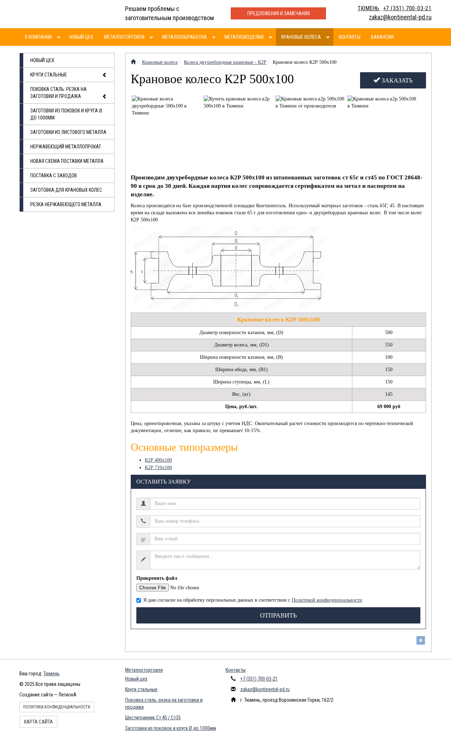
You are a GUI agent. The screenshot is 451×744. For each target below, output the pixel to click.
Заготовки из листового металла (68, 132)
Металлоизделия (244, 37)
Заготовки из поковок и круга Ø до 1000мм (66, 114)
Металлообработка (184, 37)
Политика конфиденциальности (56, 707)
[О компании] (59, 37)
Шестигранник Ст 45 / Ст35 (153, 717)
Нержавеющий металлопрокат (65, 146)
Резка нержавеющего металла (65, 204)
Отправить (278, 615)
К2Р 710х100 (158, 467)
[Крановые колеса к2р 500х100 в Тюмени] (382, 131)
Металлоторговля (124, 37)
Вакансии (382, 37)
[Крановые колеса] (329, 37)
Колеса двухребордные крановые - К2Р (225, 62)
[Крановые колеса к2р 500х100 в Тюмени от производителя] (311, 131)
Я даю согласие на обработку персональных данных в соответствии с (252, 600)
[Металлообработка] (214, 37)
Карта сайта (38, 722)
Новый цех (81, 37)
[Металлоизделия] (271, 37)
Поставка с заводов (53, 175)
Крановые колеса (301, 37)
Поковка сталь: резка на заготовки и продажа (58, 92)
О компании (38, 37)
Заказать (396, 80)
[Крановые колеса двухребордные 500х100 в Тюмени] (167, 131)
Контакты (349, 37)
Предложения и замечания (278, 13)
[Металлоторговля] (152, 37)
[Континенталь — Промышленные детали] (133, 62)
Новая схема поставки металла (67, 161)
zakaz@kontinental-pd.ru (265, 689)
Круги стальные (48, 75)
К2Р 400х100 (158, 460)
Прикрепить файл (156, 578)
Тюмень (51, 673)
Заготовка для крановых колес (66, 190)
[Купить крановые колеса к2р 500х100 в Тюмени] (239, 131)
